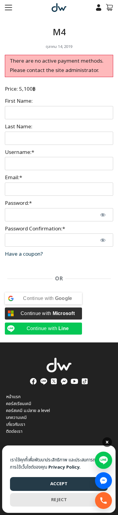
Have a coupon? (24, 254)
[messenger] (64, 381)
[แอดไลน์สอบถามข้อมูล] (104, 459)
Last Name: (18, 127)
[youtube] (74, 381)
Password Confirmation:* (35, 229)
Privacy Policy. (64, 467)
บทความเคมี (16, 417)
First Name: (19, 101)
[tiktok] (85, 381)
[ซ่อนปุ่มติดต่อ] (107, 442)
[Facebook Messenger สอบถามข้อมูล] (103, 480)
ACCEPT (58, 483)
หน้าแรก (13, 397)
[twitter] (54, 381)
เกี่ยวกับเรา (15, 424)
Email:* (13, 178)
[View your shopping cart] (109, 7)
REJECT (59, 499)
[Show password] (103, 214)
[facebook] (33, 381)
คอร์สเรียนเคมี (18, 404)
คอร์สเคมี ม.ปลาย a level (28, 410)
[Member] (98, 7)
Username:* (19, 152)
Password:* (18, 203)
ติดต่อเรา (14, 431)
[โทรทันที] (103, 500)
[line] (44, 381)
